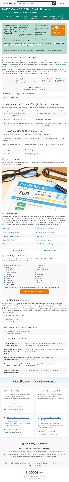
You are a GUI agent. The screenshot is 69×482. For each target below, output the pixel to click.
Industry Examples (34, 17)
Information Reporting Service (45, 232)
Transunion (6, 244)
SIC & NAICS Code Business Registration (18, 463)
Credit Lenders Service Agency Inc (47, 228)
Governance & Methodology (14, 407)
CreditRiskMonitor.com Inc (11, 232)
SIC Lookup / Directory (12, 429)
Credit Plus (39, 236)
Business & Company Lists (47, 431)
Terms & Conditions (34, 465)
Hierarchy (17, 16)
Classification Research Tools (18, 418)
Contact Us (46, 463)
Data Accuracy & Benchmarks (14, 409)
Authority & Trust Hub (36, 443)
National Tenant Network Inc (12, 236)
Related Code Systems (54, 17)
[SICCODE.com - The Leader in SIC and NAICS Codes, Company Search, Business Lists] (9, 3)
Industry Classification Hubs (51, 391)
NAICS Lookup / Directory (13, 432)
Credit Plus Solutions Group (44, 244)
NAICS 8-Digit (25, 17)
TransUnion (6, 228)
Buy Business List (50, 250)
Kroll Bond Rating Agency (44, 240)
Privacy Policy (57, 463)
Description (9, 16)
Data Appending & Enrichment (48, 434)
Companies (43, 16)
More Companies (18, 250)
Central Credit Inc (8, 240)
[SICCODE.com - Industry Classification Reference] (34, 472)
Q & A (62, 17)
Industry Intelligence (14, 391)
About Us (37, 463)
